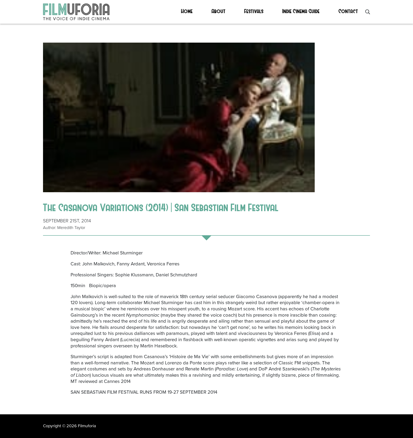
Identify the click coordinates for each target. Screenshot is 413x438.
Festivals (254, 11)
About (219, 11)
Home (187, 11)
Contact (348, 11)
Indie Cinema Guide (301, 11)
